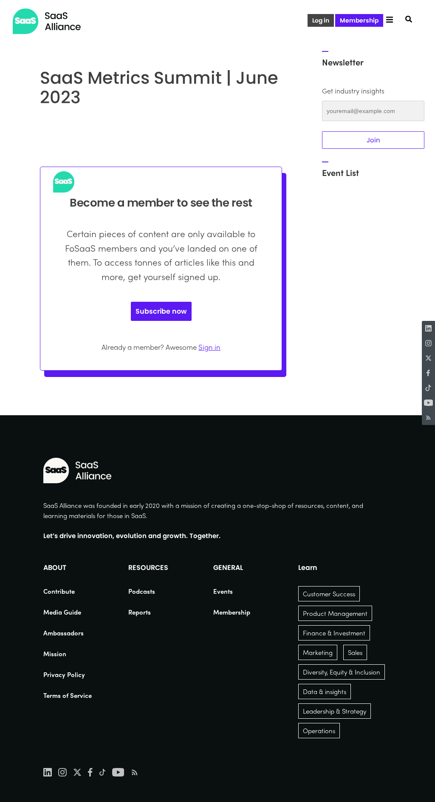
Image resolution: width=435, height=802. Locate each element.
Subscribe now (161, 311)
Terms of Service (67, 695)
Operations (319, 730)
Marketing (318, 652)
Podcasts (141, 591)
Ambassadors (63, 633)
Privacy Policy (64, 674)
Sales (355, 652)
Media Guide (62, 612)
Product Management (335, 613)
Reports (139, 612)
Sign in (209, 347)
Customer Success (329, 593)
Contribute (59, 591)
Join (373, 140)
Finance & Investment (334, 633)
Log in (320, 20)
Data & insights (324, 691)
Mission (54, 653)
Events (223, 591)
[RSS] (428, 417)
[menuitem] (67, 591)
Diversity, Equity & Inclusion (341, 672)
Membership (359, 20)
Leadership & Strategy (334, 711)
